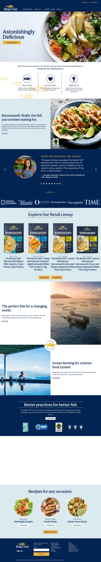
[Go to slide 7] (57, 183)
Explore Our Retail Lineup (50, 214)
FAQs (70, 543)
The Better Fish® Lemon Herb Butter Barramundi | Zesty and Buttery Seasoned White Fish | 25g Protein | (87, 264)
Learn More (50, 418)
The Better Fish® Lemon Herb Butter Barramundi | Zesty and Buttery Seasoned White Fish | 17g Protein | (63, 264)
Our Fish (4, 133)
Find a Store (44, 277)
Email (35, 547)
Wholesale (93, 2)
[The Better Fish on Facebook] (16, 551)
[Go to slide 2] (43, 183)
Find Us (59, 9)
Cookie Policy (73, 551)
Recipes (47, 9)
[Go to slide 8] (59, 183)
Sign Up (41, 554)
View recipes (24, 525)
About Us (37, 9)
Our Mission (56, 378)
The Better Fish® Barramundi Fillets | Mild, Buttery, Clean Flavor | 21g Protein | (13, 262)
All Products (56, 277)
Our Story (5, 321)
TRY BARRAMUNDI (11, 42)
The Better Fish (22, 560)
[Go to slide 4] (49, 183)
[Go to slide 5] (51, 183)
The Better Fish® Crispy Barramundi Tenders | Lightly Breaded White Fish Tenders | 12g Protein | (38, 264)
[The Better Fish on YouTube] (22, 551)
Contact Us (85, 2)
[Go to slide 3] (46, 183)
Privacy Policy (74, 549)
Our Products (28, 9)
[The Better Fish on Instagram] (18, 551)
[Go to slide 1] (41, 183)
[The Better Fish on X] (20, 551)
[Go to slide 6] (54, 183)
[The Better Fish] (11, 8)
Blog (53, 9)
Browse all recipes (50, 532)
